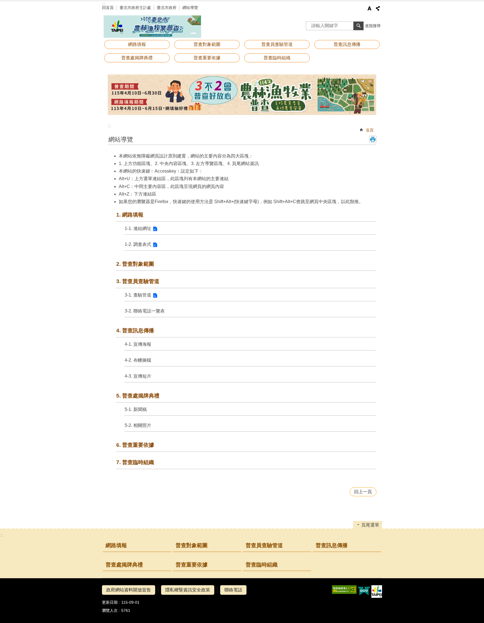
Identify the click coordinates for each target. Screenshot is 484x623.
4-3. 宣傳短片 (138, 376)
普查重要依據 (207, 57)
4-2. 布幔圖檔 (138, 360)
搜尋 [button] (358, 26)
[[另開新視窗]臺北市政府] (376, 591)
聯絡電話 (233, 589)
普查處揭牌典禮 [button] (137, 57)
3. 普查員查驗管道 (137, 281)
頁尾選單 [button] (370, 525)
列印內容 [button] (372, 139)
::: (103, 3)
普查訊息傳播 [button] (347, 44)
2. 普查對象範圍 (135, 264)
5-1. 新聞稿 (136, 409)
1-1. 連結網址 (138, 228)
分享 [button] (378, 8)
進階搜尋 (373, 25)
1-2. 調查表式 (138, 244)
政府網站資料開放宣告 (128, 589)
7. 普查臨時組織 (135, 462)
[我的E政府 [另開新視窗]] (364, 591)
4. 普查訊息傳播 (135, 330)
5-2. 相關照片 (138, 425)
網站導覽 (190, 7)
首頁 (370, 130)
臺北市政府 (166, 7)
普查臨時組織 (277, 57)
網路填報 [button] (137, 44)
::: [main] (109, 125)
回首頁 (108, 7)
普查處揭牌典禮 (124, 565)
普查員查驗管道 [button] (277, 44)
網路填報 (116, 545)
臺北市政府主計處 (135, 7)
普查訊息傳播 (332, 545)
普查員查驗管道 (264, 545)
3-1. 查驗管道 (138, 295)
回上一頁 (363, 491)
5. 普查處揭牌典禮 (137, 396)
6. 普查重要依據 (135, 445)
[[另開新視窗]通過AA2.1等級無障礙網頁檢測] (344, 589)
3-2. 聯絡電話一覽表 (145, 311)
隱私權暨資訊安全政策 (187, 589)
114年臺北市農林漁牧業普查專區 (152, 26)
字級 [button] (369, 8)
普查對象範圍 (207, 44)
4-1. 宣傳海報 (138, 344)
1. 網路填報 (129, 215)
